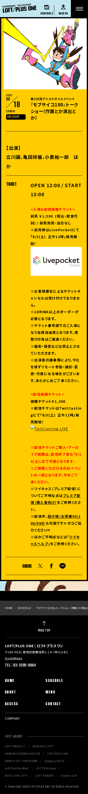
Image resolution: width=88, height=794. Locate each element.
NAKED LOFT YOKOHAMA (21, 761)
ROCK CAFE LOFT (16, 775)
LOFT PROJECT (15, 746)
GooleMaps (13, 658)
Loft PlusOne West (17, 768)
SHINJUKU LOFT (43, 746)
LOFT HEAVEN (44, 775)
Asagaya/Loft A (54, 761)
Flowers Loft (69, 775)
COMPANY (12, 718)
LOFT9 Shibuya (46, 768)
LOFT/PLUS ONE (57, 753)
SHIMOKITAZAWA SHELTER (22, 753)
